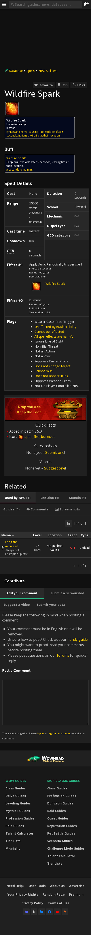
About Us (57, 886)
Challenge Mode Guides (66, 848)
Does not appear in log (51, 375)
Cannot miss (43, 371)
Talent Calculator (19, 833)
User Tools (37, 886)
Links (81, 85)
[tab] (18, 497)
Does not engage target (52, 366)
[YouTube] (57, 911)
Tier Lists (13, 841)
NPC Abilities (47, 71)
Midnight (13, 848)
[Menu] (4, 4)
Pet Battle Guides (61, 833)
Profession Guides (20, 818)
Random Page (54, 894)
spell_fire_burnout (39, 436)
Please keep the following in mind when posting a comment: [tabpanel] (45, 676)
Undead (85, 548)
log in (40, 733)
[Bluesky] (41, 911)
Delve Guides (16, 796)
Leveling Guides (18, 803)
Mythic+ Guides (18, 811)
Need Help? (15, 886)
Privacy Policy (32, 903)
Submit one (54, 452)
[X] (34, 911)
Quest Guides (58, 818)
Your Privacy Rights (23, 894)
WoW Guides (16, 781)
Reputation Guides (62, 826)
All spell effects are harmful (54, 336)
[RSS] (65, 911)
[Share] (86, 4)
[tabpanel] (45, 544)
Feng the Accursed (11, 544)
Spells (31, 71)
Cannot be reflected (49, 331)
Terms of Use (58, 903)
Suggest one (54, 468)
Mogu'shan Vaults (55, 548)
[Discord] (26, 911)
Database (16, 71)
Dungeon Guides (60, 803)
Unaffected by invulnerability (55, 326)
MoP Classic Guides (63, 781)
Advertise (77, 886)
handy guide (77, 639)
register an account (59, 733)
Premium (76, 894)
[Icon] (12, 108)
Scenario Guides (60, 841)
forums (63, 655)
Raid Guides (15, 826)
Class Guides (16, 788)
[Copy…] (68, 523)
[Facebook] (49, 911)
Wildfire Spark (55, 283)
